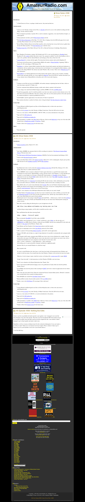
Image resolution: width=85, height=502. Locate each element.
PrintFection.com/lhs (29, 121)
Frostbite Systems (30, 192)
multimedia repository (24, 194)
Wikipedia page (64, 69)
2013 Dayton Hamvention (25, 40)
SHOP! (35, 300)
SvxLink (44, 185)
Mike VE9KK (16, 455)
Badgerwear (54, 119)
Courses (15, 485)
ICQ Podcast (30, 281)
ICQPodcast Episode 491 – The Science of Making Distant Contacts (27, 469)
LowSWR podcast (58, 89)
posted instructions (26, 188)
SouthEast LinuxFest (32, 161)
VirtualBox (55, 175)
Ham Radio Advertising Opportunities (21, 487)
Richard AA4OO (17, 456)
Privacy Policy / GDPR (49, 498)
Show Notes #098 (62, 13)
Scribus (19, 178)
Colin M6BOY (16, 444)
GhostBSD (28, 218)
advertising (42, 432)
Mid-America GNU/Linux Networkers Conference (30, 155)
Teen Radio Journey (36, 276)
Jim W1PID (16, 451)
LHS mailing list (28, 115)
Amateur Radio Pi (21, 60)
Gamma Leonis (30, 123)
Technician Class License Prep (22, 486)
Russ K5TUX (57, 17)
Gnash (39, 197)
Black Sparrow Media (39, 37)
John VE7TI (16, 452)
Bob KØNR (16, 443)
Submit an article (31, 429)
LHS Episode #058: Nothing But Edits (29, 311)
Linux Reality (38, 228)
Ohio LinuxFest (44, 161)
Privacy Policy (17, 489)
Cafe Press (38, 121)
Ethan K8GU (16, 445)
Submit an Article (17, 490)
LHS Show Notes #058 (24, 136)
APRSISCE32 (20, 222)
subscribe (43, 29)
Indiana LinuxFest (21, 144)
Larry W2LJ (16, 453)
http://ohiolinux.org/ (37, 45)
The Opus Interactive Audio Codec (58, 100)
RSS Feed (33, 498)
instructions (32, 181)
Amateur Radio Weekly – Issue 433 (20, 479)
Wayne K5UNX (17, 462)
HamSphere (19, 66)
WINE (33, 177)
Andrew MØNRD (17, 441)
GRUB (65, 256)
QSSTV (45, 268)
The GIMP (55, 177)
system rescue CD (55, 256)
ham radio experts (40, 434)
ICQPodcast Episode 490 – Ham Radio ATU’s (22, 478)
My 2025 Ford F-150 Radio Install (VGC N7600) (23, 475)
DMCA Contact (42, 498)
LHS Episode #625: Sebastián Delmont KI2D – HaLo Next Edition (26, 476)
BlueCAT (46, 75)
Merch (35, 119)
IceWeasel (68, 197)
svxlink (27, 56)
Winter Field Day (55, 62)
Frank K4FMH (16, 446)
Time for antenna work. (18, 471)
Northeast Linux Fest (22, 48)
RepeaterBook (20, 73)
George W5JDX (17, 447)
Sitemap (37, 498)
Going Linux (38, 226)
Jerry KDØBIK (16, 450)
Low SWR (45, 279)
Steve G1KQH (16, 458)
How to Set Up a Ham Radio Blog (42, 436)
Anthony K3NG (17, 442)
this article (25, 224)
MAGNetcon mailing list (29, 117)
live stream (25, 110)
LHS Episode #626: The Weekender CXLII (22, 472)
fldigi (52, 220)
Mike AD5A (16, 454)
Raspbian (62, 54)
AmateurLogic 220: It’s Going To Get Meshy (22, 473)
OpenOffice (60, 177)
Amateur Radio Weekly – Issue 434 (20, 474)
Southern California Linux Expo (44, 168)
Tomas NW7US (17, 461)
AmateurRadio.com (47, 5)
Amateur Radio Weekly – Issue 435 (20, 470)
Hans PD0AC (16, 449)
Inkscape (66, 177)
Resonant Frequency (28, 157)
